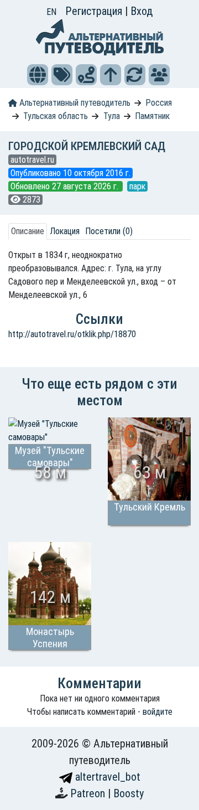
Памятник (152, 116)
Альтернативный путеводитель (73, 102)
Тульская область (55, 116)
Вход (141, 11)
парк (137, 186)
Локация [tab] (65, 231)
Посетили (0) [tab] (109, 231)
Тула (111, 116)
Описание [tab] (27, 231)
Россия (158, 102)
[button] (37, 74)
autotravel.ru (32, 159)
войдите (157, 711)
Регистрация (95, 11)
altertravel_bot (106, 776)
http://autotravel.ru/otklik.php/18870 (72, 334)
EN (51, 12)
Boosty (128, 793)
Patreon (89, 793)
